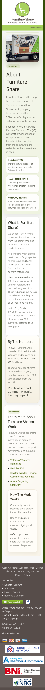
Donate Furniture (13, 584)
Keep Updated (14, 602)
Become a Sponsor (14, 595)
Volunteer (9, 588)
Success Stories (26, 567)
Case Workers (9, 567)
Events (39, 567)
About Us (10, 571)
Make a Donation (13, 592)
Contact (21, 571)
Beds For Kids (17, 468)
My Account (33, 571)
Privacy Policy (22, 575)
